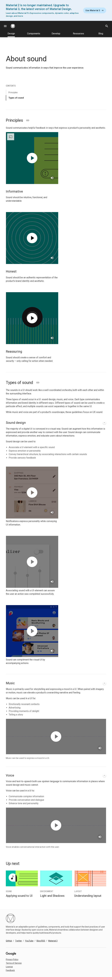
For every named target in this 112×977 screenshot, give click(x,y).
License (9, 967)
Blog (100, 33)
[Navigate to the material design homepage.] (14, 26)
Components (33, 33)
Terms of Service (14, 963)
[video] (32, 158)
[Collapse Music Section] (104, 683)
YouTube (29, 941)
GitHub (9, 941)
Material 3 (52, 941)
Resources (78, 33)
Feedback (10, 970)
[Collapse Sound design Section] (104, 422)
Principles (13, 92)
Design (11, 33)
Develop (56, 33)
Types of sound (16, 98)
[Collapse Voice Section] (104, 775)
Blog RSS (41, 941)
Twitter (18, 941)
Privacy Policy (12, 959)
